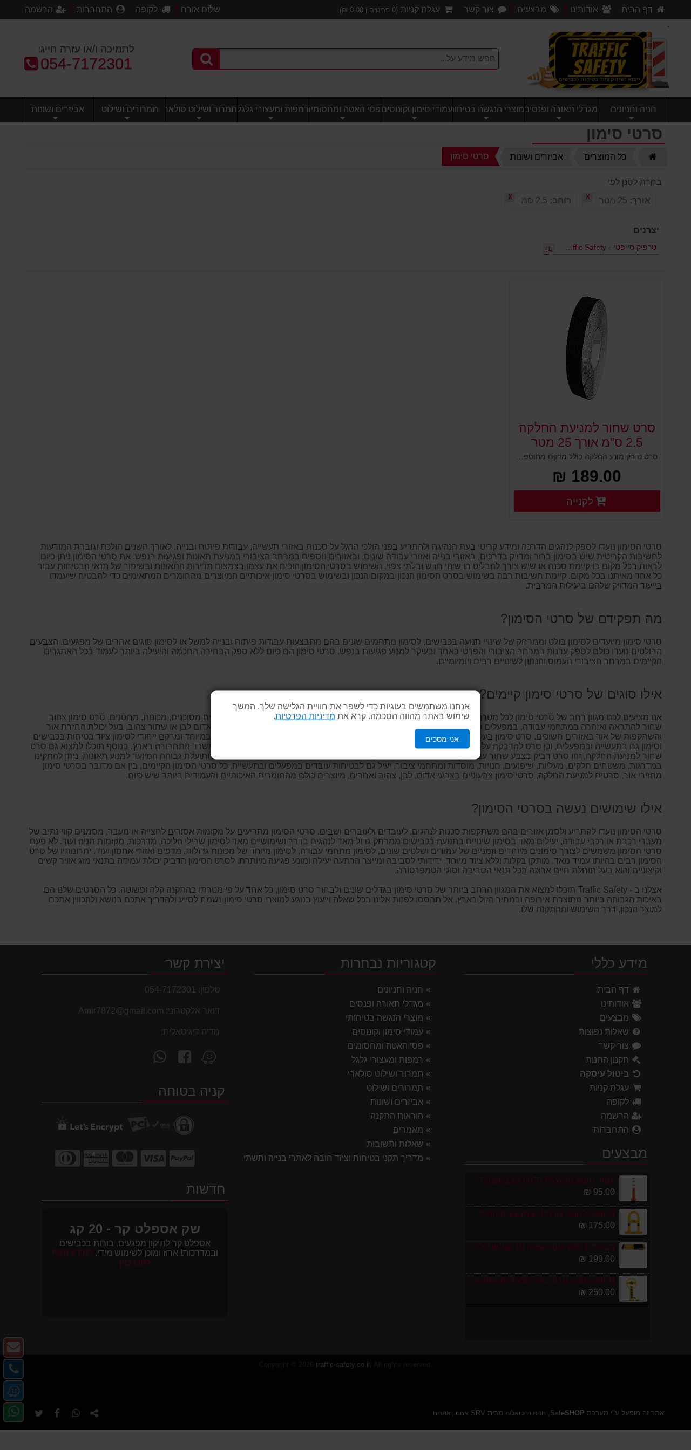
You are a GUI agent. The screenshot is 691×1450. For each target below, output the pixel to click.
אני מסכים (442, 738)
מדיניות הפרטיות (305, 715)
